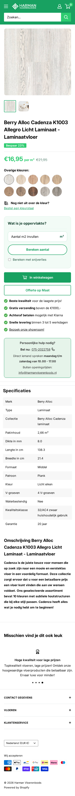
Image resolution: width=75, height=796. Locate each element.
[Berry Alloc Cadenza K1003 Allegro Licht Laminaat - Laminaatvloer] (9, 180)
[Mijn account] (60, 6)
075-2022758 (41, 349)
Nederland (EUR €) (17, 743)
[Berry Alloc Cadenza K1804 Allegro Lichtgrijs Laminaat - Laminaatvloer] (45, 192)
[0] (67, 6)
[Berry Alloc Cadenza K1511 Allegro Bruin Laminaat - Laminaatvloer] (9, 192)
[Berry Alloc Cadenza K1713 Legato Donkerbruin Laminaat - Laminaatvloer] (33, 192)
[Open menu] (6, 6)
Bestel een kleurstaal (19, 208)
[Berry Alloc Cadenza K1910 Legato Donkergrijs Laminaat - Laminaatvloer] (57, 192)
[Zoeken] (66, 17)
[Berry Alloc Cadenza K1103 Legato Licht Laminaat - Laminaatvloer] (21, 180)
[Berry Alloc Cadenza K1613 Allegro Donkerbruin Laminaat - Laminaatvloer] (21, 192)
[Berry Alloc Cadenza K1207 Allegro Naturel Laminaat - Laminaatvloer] (33, 180)
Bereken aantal (37, 250)
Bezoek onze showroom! (26, 329)
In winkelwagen (41, 277)
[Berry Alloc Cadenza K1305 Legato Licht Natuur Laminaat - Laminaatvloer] (45, 180)
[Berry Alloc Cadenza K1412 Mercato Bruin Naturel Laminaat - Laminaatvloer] (57, 180)
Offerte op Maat (38, 290)
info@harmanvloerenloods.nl (38, 372)
